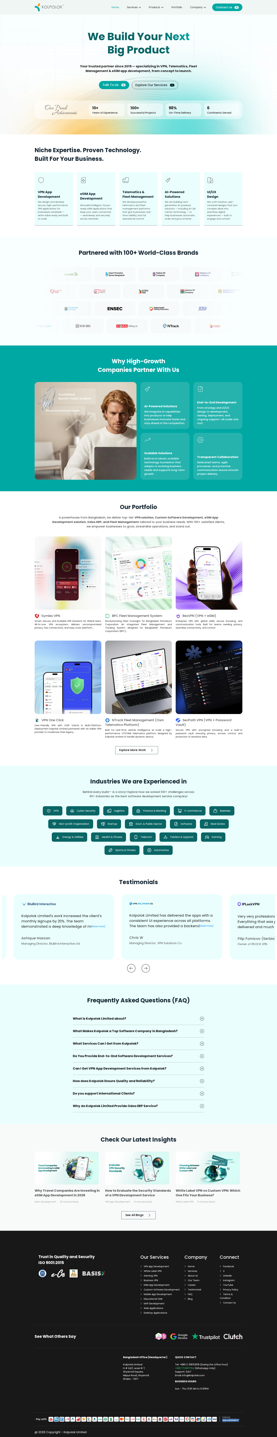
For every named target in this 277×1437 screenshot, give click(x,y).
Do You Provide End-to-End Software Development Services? (123, 1056)
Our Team (193, 1280)
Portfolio (176, 7)
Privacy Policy (230, 1289)
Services (132, 7)
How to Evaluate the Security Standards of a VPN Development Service (138, 1192)
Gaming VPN (150, 1275)
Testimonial (194, 1289)
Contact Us (224, 7)
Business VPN (150, 1280)
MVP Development (153, 1303)
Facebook (228, 1266)
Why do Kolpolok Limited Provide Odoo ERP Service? (115, 1106)
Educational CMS (153, 1299)
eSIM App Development (156, 1285)
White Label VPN (152, 1271)
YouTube (227, 1285)
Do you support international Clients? (104, 1093)
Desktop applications (155, 1312)
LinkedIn (227, 1275)
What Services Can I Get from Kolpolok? (105, 1043)
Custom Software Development (161, 1289)
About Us (192, 1275)
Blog (190, 1299)
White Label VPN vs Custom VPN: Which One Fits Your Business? (208, 1192)
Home (115, 7)
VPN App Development (156, 1266)
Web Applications (153, 1308)
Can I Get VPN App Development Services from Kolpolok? (119, 1068)
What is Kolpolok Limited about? (99, 1018)
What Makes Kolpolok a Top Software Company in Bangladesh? (125, 1031)
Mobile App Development (157, 1294)
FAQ (189, 1294)
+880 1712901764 (184, 1368)
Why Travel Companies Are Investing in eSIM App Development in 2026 (67, 1192)
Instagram (228, 1280)
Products (154, 7)
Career (191, 1285)
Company (196, 7)
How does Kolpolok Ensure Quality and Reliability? (114, 1081)
